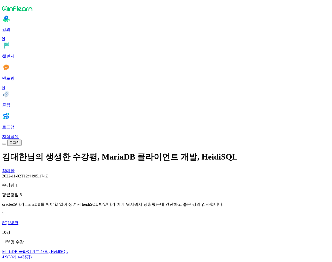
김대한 (8, 171)
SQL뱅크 (10, 222)
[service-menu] (4, 143)
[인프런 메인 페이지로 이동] (166, 8)
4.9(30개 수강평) (17, 257)
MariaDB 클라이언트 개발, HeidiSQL (35, 251)
